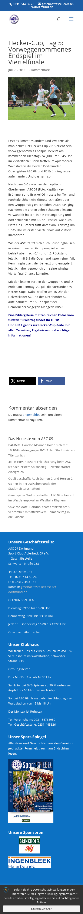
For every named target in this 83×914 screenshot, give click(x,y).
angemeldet (31, 415)
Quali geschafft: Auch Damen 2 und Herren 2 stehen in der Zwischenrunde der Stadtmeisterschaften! (40, 483)
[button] (22, 381)
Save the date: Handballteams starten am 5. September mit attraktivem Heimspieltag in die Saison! (39, 512)
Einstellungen (41, 908)
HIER (54, 320)
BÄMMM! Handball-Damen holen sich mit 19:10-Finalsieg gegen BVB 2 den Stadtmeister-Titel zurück (41, 450)
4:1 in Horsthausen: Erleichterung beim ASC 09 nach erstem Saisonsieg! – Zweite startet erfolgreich (39, 467)
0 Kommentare (39, 70)
